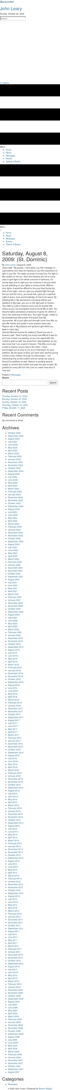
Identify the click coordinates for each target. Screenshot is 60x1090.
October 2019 (14, 643)
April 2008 (12, 1048)
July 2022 (12, 547)
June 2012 (13, 901)
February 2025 (15, 456)
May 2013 (12, 869)
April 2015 (12, 802)
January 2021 (14, 600)
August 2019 (14, 649)
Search (5, 377)
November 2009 (15, 992)
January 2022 (14, 564)
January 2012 (14, 916)
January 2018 (14, 705)
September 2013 (15, 857)
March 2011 (13, 945)
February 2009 (15, 1019)
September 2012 (15, 893)
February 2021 (15, 597)
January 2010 (14, 986)
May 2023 (12, 517)
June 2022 (13, 550)
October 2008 (14, 1030)
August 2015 (14, 790)
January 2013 (14, 881)
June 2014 (13, 831)
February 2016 (15, 772)
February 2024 (15, 491)
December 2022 (15, 532)
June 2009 (13, 1007)
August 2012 (14, 896)
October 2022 (14, 538)
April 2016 (12, 767)
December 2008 (15, 1025)
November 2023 (15, 500)
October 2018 (14, 679)
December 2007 (15, 1060)
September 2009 (15, 998)
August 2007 (14, 1072)
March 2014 (13, 840)
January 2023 (14, 529)
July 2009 (12, 1004)
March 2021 (13, 594)
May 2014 (12, 834)
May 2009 (12, 1010)
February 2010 (15, 984)
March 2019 (13, 664)
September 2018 (15, 682)
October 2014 (14, 819)
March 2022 (13, 558)
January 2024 (14, 494)
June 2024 (13, 479)
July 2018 (12, 687)
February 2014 (15, 843)
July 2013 (12, 863)
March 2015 (13, 805)
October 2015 (14, 784)
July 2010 (12, 969)
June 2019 (13, 655)
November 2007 (15, 1063)
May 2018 (12, 693)
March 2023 (13, 523)
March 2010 (13, 981)
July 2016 (12, 758)
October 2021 (14, 573)
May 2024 (12, 482)
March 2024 (13, 488)
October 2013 (14, 855)
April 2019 (12, 661)
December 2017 (15, 708)
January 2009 (14, 1022)
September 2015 (15, 787)
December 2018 (15, 673)
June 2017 (13, 726)
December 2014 (15, 814)
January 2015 (14, 811)
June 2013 (13, 866)
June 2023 (13, 514)
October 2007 (14, 1066)
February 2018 (15, 702)
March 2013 (13, 875)
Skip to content (7, 1)
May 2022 (12, 553)
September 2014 (15, 822)
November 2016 (15, 746)
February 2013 (15, 878)
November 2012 (15, 887)
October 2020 (14, 608)
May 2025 (12, 447)
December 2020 (15, 602)
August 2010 (14, 966)
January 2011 (14, 951)
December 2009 (15, 989)
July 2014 (12, 828)
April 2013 (12, 872)
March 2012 (13, 910)
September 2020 (15, 611)
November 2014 (15, 816)
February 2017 (15, 737)
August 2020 (14, 614)
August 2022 (14, 544)
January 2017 (14, 740)
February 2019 (15, 667)
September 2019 (15, 646)
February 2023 (15, 526)
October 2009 (14, 995)
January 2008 (14, 1057)
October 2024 (14, 468)
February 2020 (15, 632)
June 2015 (13, 796)
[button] (4, 82)
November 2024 (15, 465)
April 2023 (12, 520)
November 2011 (15, 922)
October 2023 (14, 503)
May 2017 (12, 728)
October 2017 (14, 714)
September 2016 (15, 752)
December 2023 (15, 497)
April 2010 (12, 978)
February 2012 (15, 913)
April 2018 (12, 696)
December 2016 (15, 743)
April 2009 (12, 1013)
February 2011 (15, 948)
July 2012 (12, 899)
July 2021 (12, 582)
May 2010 (12, 975)
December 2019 (15, 638)
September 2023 (15, 506)
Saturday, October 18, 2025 (15, 404)
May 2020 (12, 623)
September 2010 (15, 963)
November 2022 (15, 535)
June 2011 (13, 937)
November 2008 (15, 1028)
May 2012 (12, 904)
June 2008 (13, 1042)
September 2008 (15, 1033)
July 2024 (12, 476)
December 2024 (15, 462)
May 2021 (12, 588)
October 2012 (14, 890)
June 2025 (13, 444)
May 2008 (12, 1045)
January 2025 (14, 459)
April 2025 (12, 450)
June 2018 (13, 690)
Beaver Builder (45, 1088)
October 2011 (14, 925)
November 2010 (15, 957)
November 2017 (15, 711)
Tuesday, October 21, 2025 (14, 396)
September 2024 (15, 471)
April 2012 (12, 907)
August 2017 (14, 720)
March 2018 (13, 699)
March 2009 (13, 1016)
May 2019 (12, 658)
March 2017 (13, 734)
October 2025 (14, 432)
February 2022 (15, 561)
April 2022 (12, 556)
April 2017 (12, 731)
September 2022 (15, 541)
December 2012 (15, 884)
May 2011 (12, 940)
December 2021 (15, 567)
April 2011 (12, 943)
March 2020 (13, 629)
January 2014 (14, 846)
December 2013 (15, 849)
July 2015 (12, 793)
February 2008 (15, 1054)
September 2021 (15, 576)
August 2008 (14, 1036)
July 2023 (12, 512)
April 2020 (12, 626)
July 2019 (12, 652)
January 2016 (14, 775)
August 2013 (14, 860)
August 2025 (14, 438)
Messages (16, 374)
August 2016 (14, 755)
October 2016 (14, 749)
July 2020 (12, 617)
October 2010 (14, 960)
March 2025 (13, 453)
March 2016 (13, 770)
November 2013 (15, 852)
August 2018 (14, 685)
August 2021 (14, 579)
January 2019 (14, 670)
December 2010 (15, 954)
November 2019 (15, 641)
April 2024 (12, 485)
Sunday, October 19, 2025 (14, 401)
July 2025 (12, 441)
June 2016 (13, 761)
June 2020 (13, 620)
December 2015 (15, 778)
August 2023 (14, 509)
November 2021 (15, 570)
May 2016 (12, 764)
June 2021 (13, 585)
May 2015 (12, 799)
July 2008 (12, 1039)
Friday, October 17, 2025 (13, 407)
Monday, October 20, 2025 (14, 399)
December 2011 (15, 919)
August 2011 (14, 931)
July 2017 (12, 723)
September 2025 (15, 435)
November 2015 (15, 781)
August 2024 (14, 473)
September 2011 (15, 928)
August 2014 (14, 825)
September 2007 (15, 1069)
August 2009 (14, 1001)
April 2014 (12, 837)
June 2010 (13, 972)
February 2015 (15, 808)
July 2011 (12, 934)
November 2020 (15, 605)
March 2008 (13, 1051)
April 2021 (12, 591)
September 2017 (15, 717)
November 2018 (15, 676)
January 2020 (14, 635)
